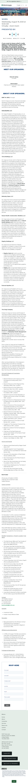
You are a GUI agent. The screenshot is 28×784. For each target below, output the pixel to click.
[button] (26, 5)
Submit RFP (7, 753)
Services (4, 723)
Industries (4, 721)
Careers (4, 727)
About (3, 719)
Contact (4, 729)
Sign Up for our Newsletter (11, 763)
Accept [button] (14, 781)
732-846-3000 (5, 738)
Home (3, 717)
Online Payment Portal (10, 758)
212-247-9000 (5, 748)
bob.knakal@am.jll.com (8, 605)
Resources (4, 725)
